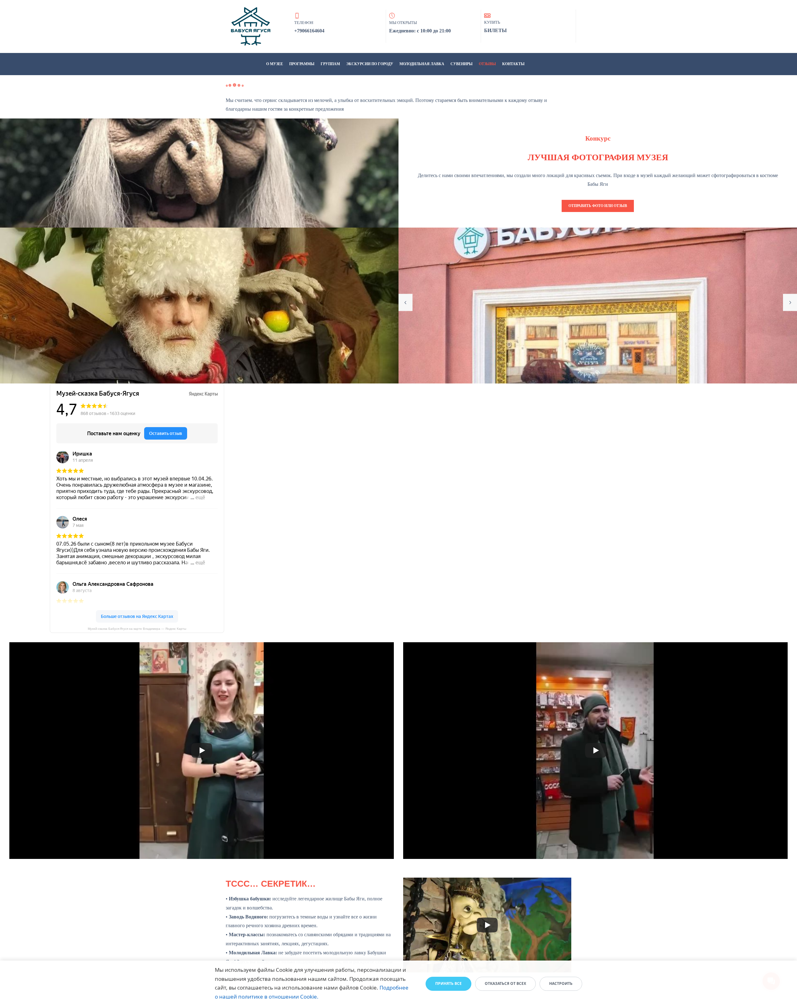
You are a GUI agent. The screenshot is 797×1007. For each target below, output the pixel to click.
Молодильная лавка (421, 64)
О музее (274, 64)
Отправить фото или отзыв (597, 206)
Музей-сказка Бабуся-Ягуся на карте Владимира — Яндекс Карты (137, 628)
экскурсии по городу (369, 64)
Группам (330, 64)
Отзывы (487, 64)
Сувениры (461, 64)
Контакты (513, 64)
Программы (301, 64)
